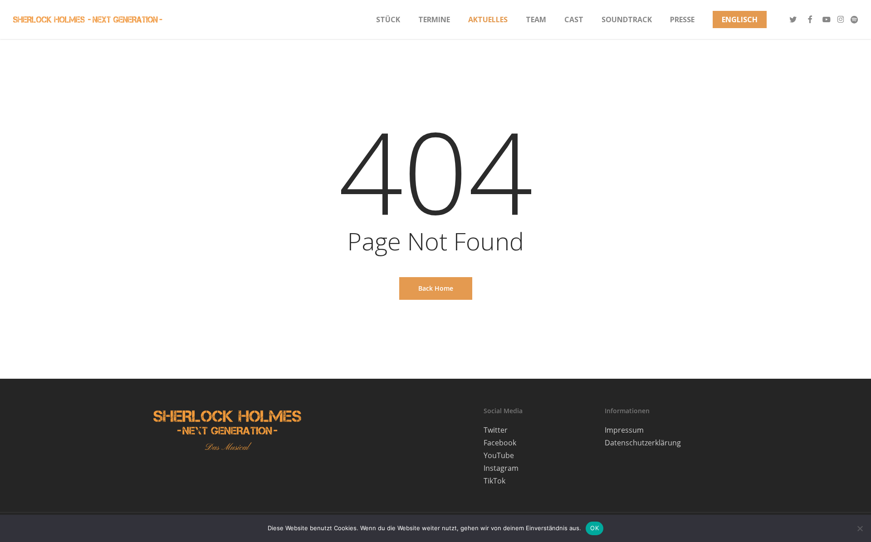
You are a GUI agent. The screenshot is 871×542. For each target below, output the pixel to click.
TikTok (494, 481)
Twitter (496, 430)
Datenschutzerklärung (643, 443)
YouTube (499, 455)
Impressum (624, 430)
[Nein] (859, 528)
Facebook (500, 443)
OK (594, 528)
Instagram (501, 468)
